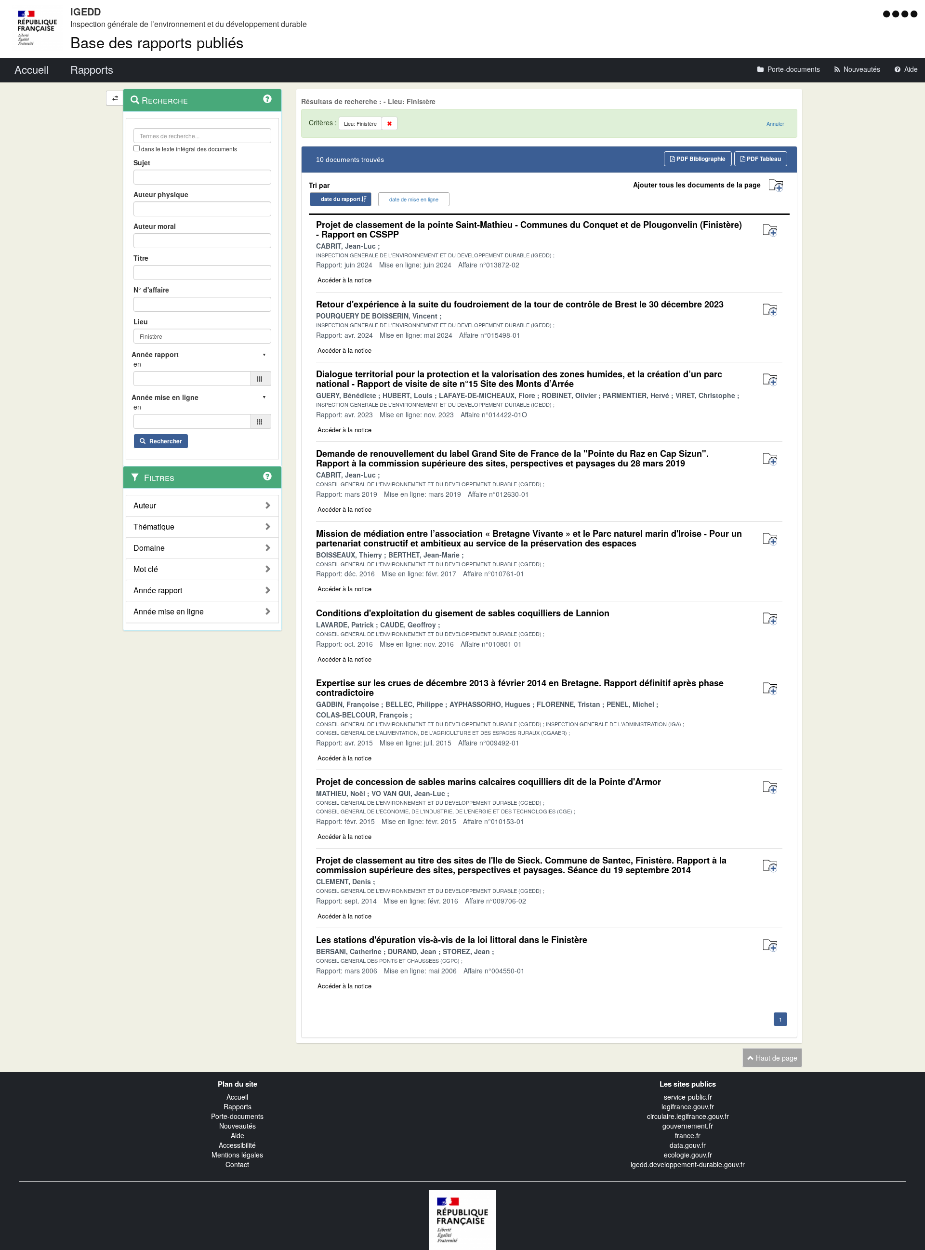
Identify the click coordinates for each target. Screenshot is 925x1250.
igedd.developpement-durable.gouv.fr (688, 1164)
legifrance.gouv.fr (687, 1106)
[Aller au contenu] (896, 13)
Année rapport (157, 590)
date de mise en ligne (413, 199)
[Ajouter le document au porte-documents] (770, 230)
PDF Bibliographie (700, 158)
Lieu (140, 321)
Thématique (153, 526)
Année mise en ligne (168, 611)
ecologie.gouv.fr (688, 1154)
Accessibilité (237, 1145)
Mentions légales (237, 1154)
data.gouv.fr (688, 1145)
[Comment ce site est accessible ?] (887, 13)
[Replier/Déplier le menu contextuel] (115, 98)
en (137, 364)
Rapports (237, 1106)
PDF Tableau (763, 158)
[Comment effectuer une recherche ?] (267, 98)
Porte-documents (237, 1116)
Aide (237, 1135)
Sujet (141, 162)
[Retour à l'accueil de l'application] (462, 1218)
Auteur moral (154, 226)
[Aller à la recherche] (906, 13)
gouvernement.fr (687, 1125)
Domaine (149, 548)
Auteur (144, 505)
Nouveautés (237, 1125)
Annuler (775, 123)
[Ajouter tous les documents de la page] (776, 185)
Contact (237, 1164)
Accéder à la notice (344, 279)
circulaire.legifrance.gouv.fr (688, 1116)
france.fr (687, 1135)
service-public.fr (688, 1097)
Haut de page (775, 1058)
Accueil (237, 1097)
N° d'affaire (151, 289)
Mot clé (145, 569)
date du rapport (340, 198)
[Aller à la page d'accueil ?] (914, 13)
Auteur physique (160, 194)
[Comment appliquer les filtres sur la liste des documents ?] (267, 476)
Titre (140, 258)
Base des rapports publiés (157, 41)
